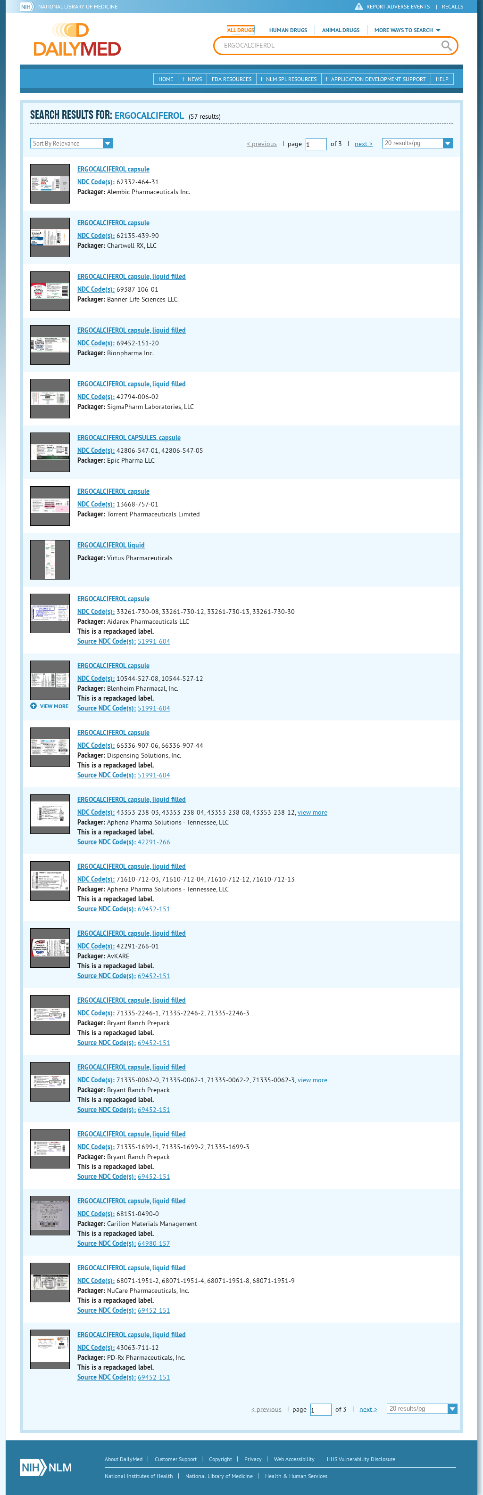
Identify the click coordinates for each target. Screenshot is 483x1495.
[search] (446, 46)
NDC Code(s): (96, 182)
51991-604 (154, 641)
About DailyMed (123, 1458)
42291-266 (154, 842)
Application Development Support (378, 78)
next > (364, 143)
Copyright (220, 1458)
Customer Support (176, 1458)
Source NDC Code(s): (106, 641)
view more (312, 812)
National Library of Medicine (77, 6)
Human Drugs (288, 30)
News (195, 78)
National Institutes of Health (139, 1475)
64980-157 (154, 1243)
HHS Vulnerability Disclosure (361, 1458)
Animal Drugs (340, 30)
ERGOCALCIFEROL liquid (111, 545)
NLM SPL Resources (291, 78)
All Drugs (240, 30)
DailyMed (77, 39)
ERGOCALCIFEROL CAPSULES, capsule (129, 437)
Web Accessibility (294, 1458)
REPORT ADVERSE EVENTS (398, 6)
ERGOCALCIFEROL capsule (113, 169)
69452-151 (154, 909)
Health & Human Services (296, 1475)
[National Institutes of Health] (29, 6)
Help (442, 78)
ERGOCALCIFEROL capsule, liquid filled (131, 276)
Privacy (253, 1458)
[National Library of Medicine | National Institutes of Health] (45, 1467)
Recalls (452, 6)
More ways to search (404, 30)
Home (165, 78)
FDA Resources (231, 78)
